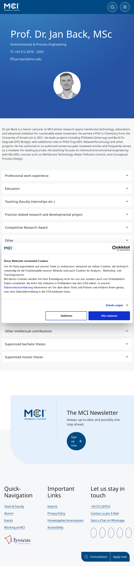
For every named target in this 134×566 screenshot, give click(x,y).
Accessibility (55, 527)
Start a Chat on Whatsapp (108, 520)
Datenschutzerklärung (18, 287)
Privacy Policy (56, 513)
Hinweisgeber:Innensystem (65, 520)
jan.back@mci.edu (28, 59)
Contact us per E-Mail (105, 513)
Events (8, 520)
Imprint (52, 506)
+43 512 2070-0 (100, 506)
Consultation (98, 557)
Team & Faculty (14, 506)
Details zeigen (114, 305)
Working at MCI (14, 527)
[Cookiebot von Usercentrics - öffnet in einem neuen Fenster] (114, 248)
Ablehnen (66, 315)
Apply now (120, 557)
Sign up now (74, 441)
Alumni (8, 513)
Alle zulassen (109, 315)
